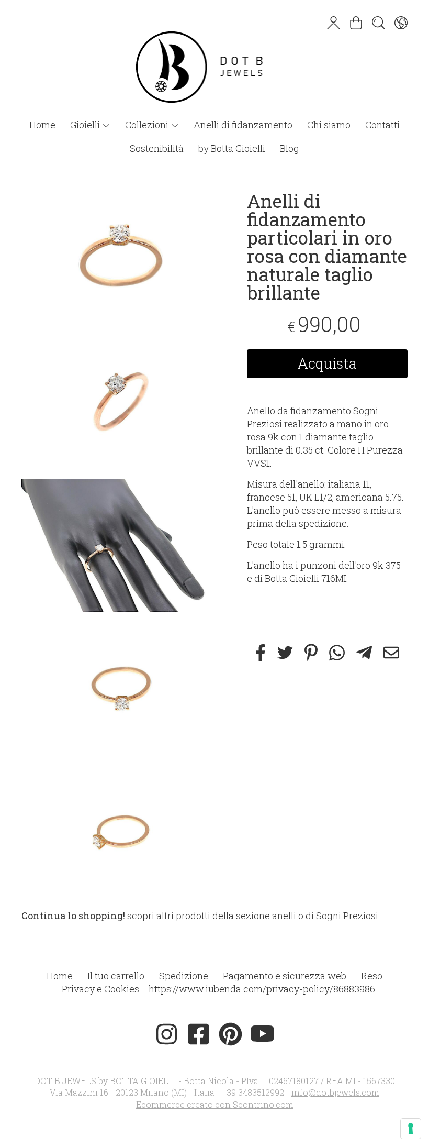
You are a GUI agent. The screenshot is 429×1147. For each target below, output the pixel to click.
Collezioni (148, 124)
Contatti (382, 124)
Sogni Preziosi (347, 915)
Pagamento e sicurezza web (284, 975)
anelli (284, 915)
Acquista (327, 363)
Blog (289, 148)
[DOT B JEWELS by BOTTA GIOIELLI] (214, 56)
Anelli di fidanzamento (243, 124)
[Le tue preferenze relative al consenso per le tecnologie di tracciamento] (411, 1129)
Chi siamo (329, 124)
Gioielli (86, 124)
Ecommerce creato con (214, 1104)
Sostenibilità (157, 148)
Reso (371, 975)
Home (42, 124)
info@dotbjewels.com (335, 1092)
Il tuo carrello (115, 975)
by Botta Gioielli (231, 148)
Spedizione (183, 975)
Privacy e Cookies (100, 989)
